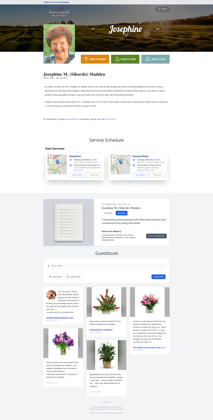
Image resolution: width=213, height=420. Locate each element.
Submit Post (158, 277)
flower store (110, 118)
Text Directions (77, 175)
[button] (57, 161)
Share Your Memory (156, 236)
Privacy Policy (99, 409)
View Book (108, 213)
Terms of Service (113, 409)
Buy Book (121, 213)
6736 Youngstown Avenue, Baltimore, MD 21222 (148, 168)
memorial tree (73, 118)
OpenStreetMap (109, 413)
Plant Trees (94, 175)
